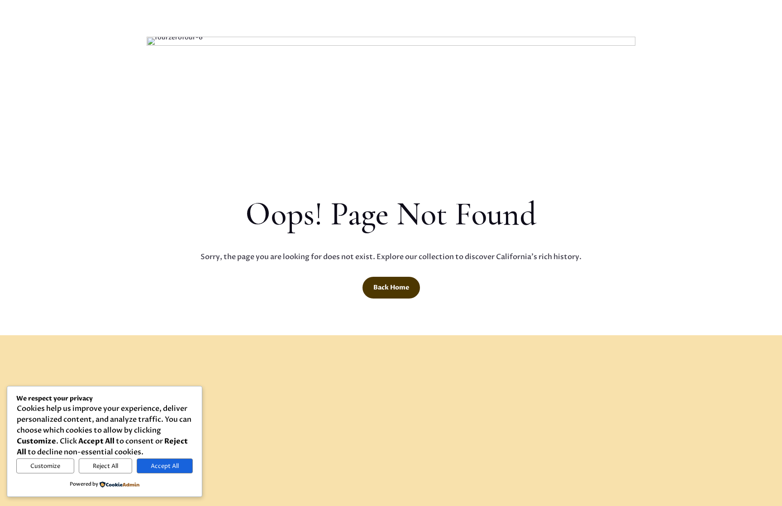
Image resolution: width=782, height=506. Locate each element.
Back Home (391, 287)
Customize (45, 466)
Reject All (105, 466)
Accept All (165, 466)
